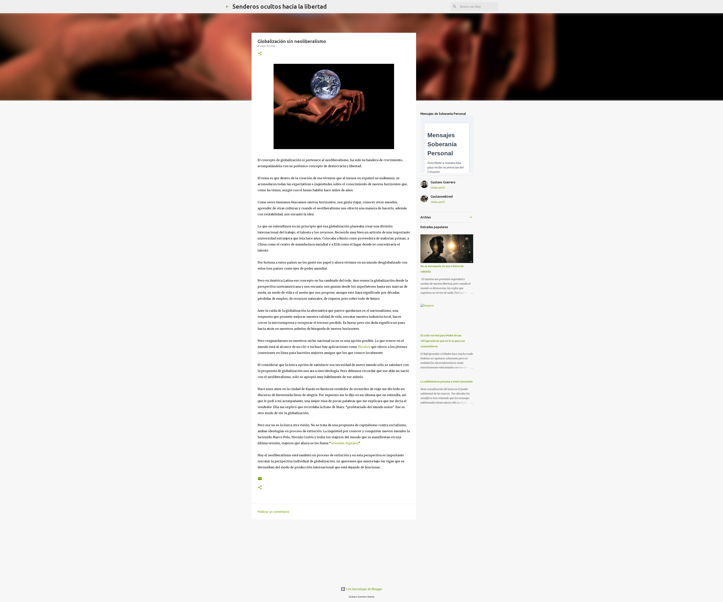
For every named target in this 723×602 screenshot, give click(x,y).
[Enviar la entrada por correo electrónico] (260, 480)
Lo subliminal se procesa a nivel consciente (446, 381)
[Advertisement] (334, 551)
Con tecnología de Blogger (363, 589)
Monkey (364, 347)
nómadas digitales (345, 443)
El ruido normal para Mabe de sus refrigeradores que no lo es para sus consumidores (442, 341)
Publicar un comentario (273, 511)
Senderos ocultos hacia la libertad (280, 6)
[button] (260, 53)
